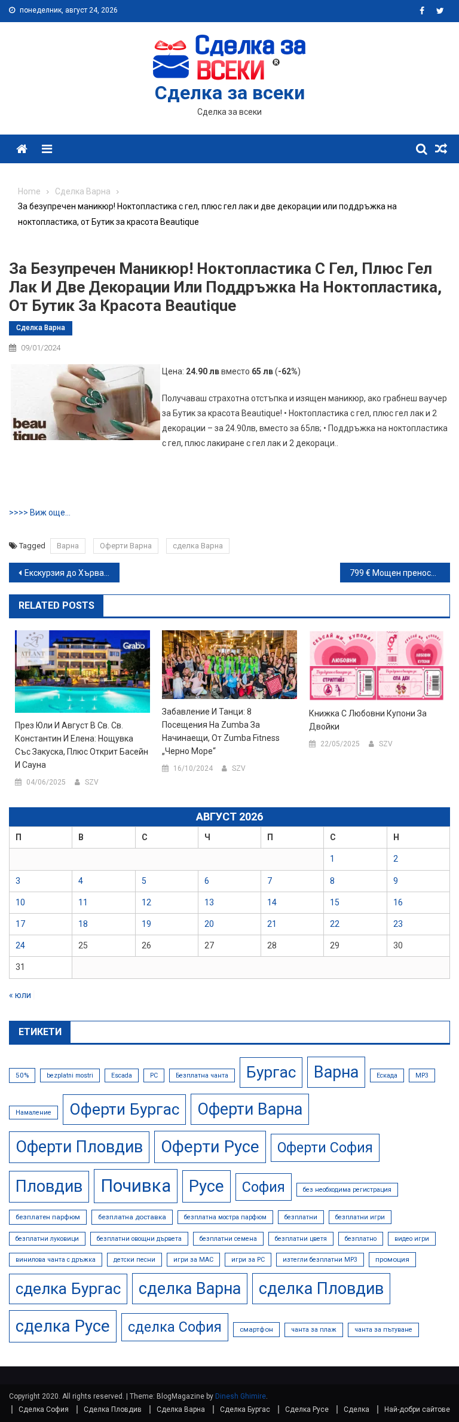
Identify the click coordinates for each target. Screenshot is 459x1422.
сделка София (175, 1327)
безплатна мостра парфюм (225, 1217)
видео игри (411, 1239)
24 (20, 945)
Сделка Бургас (245, 1409)
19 (146, 924)
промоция (392, 1259)
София (263, 1187)
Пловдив (49, 1186)
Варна (68, 545)
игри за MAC (193, 1260)
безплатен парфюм (48, 1217)
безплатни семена (228, 1239)
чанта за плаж (313, 1329)
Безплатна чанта (202, 1075)
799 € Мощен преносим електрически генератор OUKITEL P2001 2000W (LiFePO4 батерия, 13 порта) (400, 573)
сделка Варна (198, 545)
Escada (121, 1075)
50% (22, 1075)
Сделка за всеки (230, 92)
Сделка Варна (40, 328)
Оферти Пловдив (79, 1146)
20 (209, 924)
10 (20, 902)
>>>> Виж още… (40, 512)
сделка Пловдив (321, 1288)
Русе (206, 1186)
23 (398, 924)
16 (398, 902)
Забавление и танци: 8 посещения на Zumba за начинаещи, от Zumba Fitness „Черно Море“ (221, 731)
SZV (92, 782)
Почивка (135, 1186)
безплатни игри (360, 1217)
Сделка (356, 1409)
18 (83, 924)
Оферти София (325, 1147)
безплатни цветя (301, 1239)
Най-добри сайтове (417, 1409)
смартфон (256, 1329)
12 (146, 902)
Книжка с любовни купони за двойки (368, 720)
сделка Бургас (68, 1289)
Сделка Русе (307, 1409)
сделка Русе (63, 1326)
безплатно (361, 1239)
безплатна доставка (132, 1217)
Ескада (387, 1075)
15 (334, 902)
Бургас (271, 1072)
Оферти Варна (126, 545)
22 (334, 924)
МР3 (422, 1075)
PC (154, 1075)
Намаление (33, 1112)
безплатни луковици (47, 1239)
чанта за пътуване (383, 1329)
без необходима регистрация (347, 1190)
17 (20, 924)
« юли (20, 995)
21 (272, 924)
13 (209, 902)
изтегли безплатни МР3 (320, 1260)
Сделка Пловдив (113, 1409)
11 (83, 902)
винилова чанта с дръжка (56, 1260)
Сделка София (44, 1409)
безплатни (300, 1217)
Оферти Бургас (124, 1109)
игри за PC (248, 1260)
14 (272, 902)
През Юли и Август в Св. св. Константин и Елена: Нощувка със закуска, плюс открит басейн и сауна (81, 745)
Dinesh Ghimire (240, 1396)
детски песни (134, 1260)
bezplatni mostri (70, 1075)
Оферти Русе (210, 1146)
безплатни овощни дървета (139, 1239)
